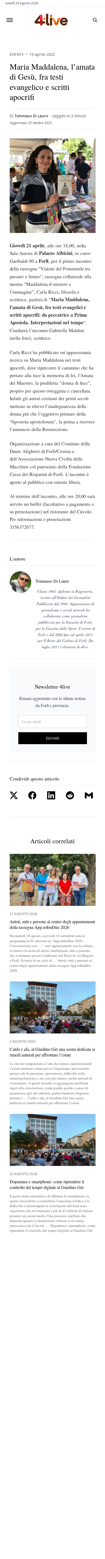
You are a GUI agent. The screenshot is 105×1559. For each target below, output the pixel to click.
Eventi (17, 54)
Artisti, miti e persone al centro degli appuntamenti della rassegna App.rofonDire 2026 (52, 924)
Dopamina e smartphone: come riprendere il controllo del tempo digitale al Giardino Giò (47, 1184)
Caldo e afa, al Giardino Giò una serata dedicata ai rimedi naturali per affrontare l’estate (52, 1052)
